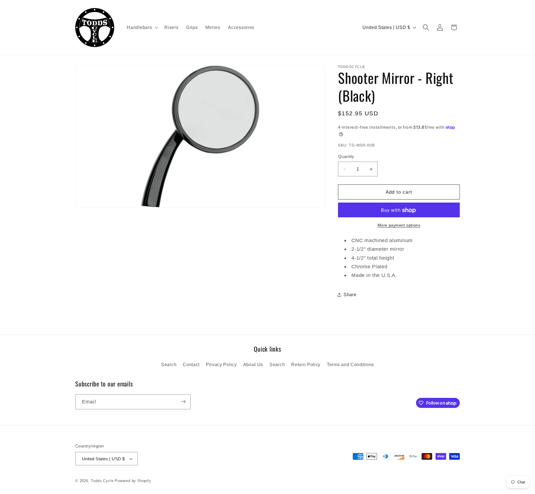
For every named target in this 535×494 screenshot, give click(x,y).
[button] (142, 27)
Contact (191, 364)
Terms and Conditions (350, 364)
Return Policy (305, 364)
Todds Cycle (102, 481)
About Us (253, 364)
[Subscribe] (183, 401)
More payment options (399, 225)
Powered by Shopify (133, 481)
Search (168, 364)
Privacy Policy (221, 364)
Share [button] (350, 294)
